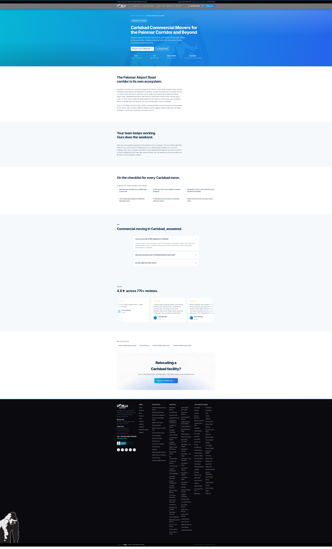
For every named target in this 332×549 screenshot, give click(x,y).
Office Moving (173, 468)
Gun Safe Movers (186, 504)
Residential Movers (172, 411)
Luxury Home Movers (184, 517)
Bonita (207, 482)
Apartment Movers (174, 420)
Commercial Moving (172, 464)
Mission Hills (209, 461)
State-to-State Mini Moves (173, 450)
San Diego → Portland (184, 485)
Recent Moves (156, 449)
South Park (209, 466)
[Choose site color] (201, 7)
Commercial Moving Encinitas (161, 348)
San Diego (197, 410)
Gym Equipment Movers (185, 420)
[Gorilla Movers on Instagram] (134, 452)
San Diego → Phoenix (184, 452)
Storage (183, 489)
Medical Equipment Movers (174, 523)
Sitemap (154, 452)
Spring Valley (209, 426)
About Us (171, 7)
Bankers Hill (209, 463)
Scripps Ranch (198, 452)
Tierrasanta (209, 448)
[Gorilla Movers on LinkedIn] (130, 452)
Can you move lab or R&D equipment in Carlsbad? (152, 241)
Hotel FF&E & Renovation (184, 411)
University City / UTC (198, 492)
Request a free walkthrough (141, 51)
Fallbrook (208, 496)
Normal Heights (210, 450)
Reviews (141, 418)
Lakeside (208, 421)
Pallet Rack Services (172, 515)
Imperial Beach (210, 485)
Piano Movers (185, 524)
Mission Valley (198, 488)
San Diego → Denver (184, 471)
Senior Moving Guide (158, 435)
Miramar (208, 445)
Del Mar (196, 413)
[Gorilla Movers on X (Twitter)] (118, 452)
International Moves (172, 455)
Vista (207, 415)
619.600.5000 (194, 7)
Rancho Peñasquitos (209, 475)
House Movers (173, 417)
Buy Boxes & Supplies (158, 417)
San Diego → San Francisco (186, 462)
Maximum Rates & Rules (158, 454)
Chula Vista (197, 466)
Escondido (197, 441)
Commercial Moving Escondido (182, 348)
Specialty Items (185, 501)
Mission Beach (210, 439)
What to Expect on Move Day (159, 431)
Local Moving (173, 415)
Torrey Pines (197, 463)
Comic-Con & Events (173, 528)
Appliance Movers (186, 527)
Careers (141, 426)
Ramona (208, 429)
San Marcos (197, 450)
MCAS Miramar (185, 436)
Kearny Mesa (209, 479)
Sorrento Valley (198, 458)
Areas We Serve (150, 7)
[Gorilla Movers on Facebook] (122, 452)
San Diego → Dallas (184, 481)
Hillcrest (196, 485)
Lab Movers (172, 507)
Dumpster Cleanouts (172, 489)
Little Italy (208, 437)
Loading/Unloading (186, 532)
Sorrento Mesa (198, 461)
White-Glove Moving (184, 513)
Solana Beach (198, 455)
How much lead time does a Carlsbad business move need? (155, 257)
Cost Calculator (156, 438)
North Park (197, 480)
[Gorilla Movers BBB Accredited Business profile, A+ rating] (125, 446)
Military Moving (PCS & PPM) (185, 425)
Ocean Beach (209, 442)
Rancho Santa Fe (199, 423)
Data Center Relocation (172, 503)
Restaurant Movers (184, 415)
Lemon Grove (209, 424)
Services (138, 7)
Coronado (197, 436)
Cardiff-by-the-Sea (198, 426)
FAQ (165, 7)
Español (141, 435)
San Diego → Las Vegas (186, 457)
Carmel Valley (198, 433)
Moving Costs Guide (157, 415)
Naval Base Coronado (184, 443)
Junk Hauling (184, 529)
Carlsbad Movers (144, 348)
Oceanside (208, 413)
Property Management (172, 484)
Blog (160, 7)
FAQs (140, 421)
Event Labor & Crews (173, 535)
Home (132, 18)
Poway (196, 447)
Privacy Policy (156, 460)
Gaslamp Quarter (210, 472)
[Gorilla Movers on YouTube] (126, 452)
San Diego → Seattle (184, 476)
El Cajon (196, 474)
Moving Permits (156, 427)
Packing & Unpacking (172, 433)
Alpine (207, 493)
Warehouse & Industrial (173, 511)
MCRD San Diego (186, 439)
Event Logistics (173, 531)
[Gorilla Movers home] (124, 7)
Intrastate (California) (172, 445)
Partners (141, 429)
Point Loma (197, 444)
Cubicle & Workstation (172, 472)
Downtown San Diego (210, 433)
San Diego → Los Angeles (186, 447)
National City (197, 477)
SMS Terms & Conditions (159, 457)
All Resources (156, 443)
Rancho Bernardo (197, 419)
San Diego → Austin (184, 466)
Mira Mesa (197, 496)
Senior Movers (173, 437)
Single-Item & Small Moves (173, 424)
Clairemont (208, 410)
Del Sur (208, 487)
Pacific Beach (198, 483)
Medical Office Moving (173, 494)
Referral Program (143, 432)
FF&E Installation (173, 476)
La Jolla (196, 415)
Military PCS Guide (157, 425)
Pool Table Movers (184, 508)
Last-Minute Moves (172, 428)
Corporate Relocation (172, 479)
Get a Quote (210, 7)
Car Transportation (173, 460)
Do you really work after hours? (146, 265)
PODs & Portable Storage (185, 493)
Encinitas (196, 439)
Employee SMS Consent (159, 463)
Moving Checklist (157, 441)
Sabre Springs (209, 490)
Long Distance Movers (173, 441)
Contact (180, 7)
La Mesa (196, 472)
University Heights (208, 454)
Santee (207, 418)
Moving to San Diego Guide (158, 421)
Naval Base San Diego (185, 432)
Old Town (208, 458)
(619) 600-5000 (122, 441)
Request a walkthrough (165, 383)
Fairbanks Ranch (199, 469)
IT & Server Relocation (172, 498)
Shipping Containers (184, 498)
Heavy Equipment (174, 519)
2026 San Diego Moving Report (159, 411)
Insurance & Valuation (158, 446)
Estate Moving (185, 521)
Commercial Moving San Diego (127, 348)
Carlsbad (196, 430)
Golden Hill (208, 469)
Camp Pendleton (185, 429)
